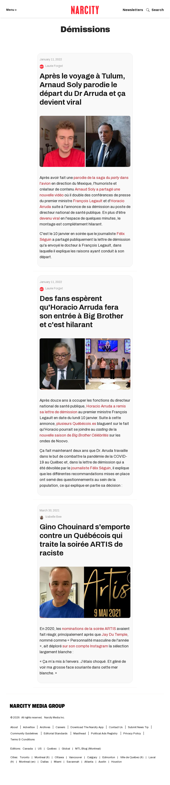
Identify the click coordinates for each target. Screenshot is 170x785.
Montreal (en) (27, 761)
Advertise (29, 727)
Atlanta (88, 761)
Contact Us (116, 727)
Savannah (73, 761)
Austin (102, 761)
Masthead (79, 733)
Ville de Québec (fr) (131, 757)
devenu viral (50, 218)
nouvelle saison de (74, 435)
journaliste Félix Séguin (91, 468)
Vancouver (75, 757)
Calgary (92, 757)
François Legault (87, 201)
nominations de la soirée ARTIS (89, 629)
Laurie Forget (54, 66)
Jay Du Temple (114, 634)
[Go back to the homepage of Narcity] (85, 10)
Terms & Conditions (22, 739)
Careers (60, 727)
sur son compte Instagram (85, 646)
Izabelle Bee (53, 516)
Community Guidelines (24, 733)
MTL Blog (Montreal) (88, 748)
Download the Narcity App (87, 727)
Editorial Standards (56, 733)
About (14, 727)
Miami (57, 761)
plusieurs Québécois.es (76, 424)
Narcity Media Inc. (54, 717)
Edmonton (108, 757)
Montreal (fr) (42, 757)
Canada (28, 748)
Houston (116, 761)
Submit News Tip (138, 727)
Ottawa (59, 757)
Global (66, 748)
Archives (45, 727)
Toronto (24, 757)
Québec (52, 748)
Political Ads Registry (104, 733)
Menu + (11, 9)
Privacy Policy (132, 733)
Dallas (45, 761)
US (40, 748)
